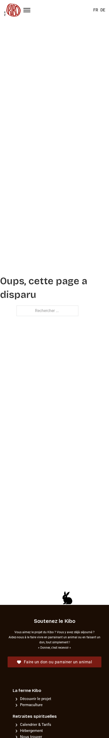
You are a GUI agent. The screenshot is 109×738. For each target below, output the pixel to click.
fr (95, 10)
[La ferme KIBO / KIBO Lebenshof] (11, 10)
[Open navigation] (26, 10)
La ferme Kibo (27, 690)
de (102, 10)
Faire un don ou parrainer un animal (58, 662)
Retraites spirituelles (35, 716)
